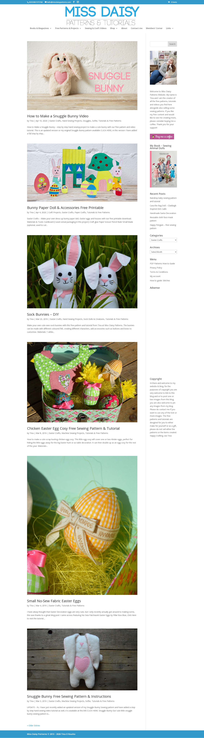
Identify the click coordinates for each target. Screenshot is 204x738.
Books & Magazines (39, 28)
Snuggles (87, 120)
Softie (94, 120)
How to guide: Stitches (160, 280)
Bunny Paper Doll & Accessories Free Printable (65, 207)
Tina (32, 120)
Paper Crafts (80, 212)
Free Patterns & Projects (67, 28)
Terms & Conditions (159, 272)
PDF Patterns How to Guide (162, 263)
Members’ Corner (154, 28)
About (124, 28)
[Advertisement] (163, 331)
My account (155, 276)
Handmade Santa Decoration (163, 213)
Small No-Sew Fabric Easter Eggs (54, 600)
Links (168, 28)
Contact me (136, 28)
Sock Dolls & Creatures (94, 319)
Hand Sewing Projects (72, 120)
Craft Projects (54, 212)
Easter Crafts (55, 120)
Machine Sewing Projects (73, 433)
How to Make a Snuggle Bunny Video (57, 115)
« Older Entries (33, 725)
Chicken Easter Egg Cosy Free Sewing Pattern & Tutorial (73, 428)
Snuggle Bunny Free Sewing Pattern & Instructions (69, 696)
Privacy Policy (156, 267)
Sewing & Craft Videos (95, 28)
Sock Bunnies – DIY (43, 314)
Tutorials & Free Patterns (110, 120)
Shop (112, 28)
